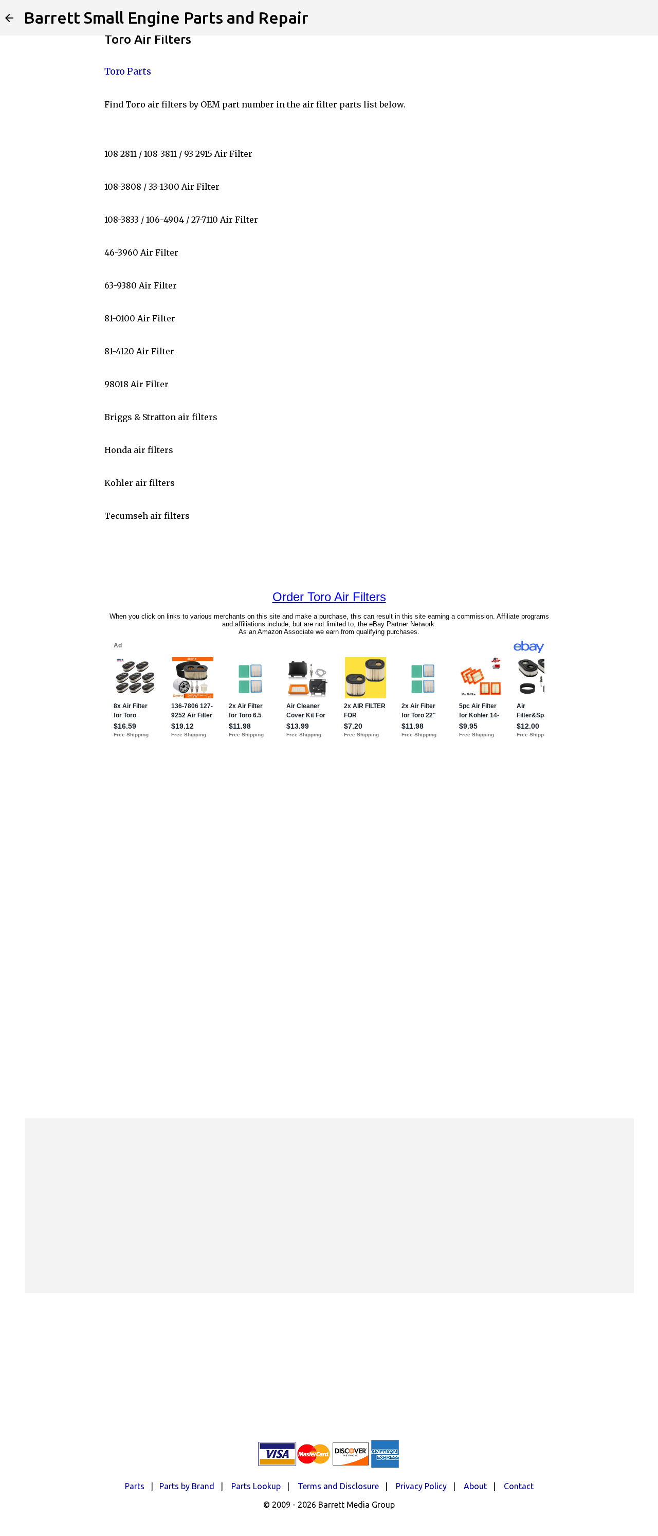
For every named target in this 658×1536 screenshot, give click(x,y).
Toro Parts (127, 71)
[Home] (9, 18)
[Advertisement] (329, 1206)
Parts (134, 1486)
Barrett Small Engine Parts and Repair (166, 17)
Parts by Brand (186, 1486)
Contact (519, 1486)
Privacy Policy (421, 1486)
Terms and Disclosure (338, 1486)
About (475, 1486)
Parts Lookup (256, 1486)
